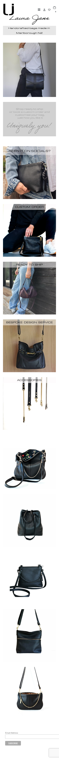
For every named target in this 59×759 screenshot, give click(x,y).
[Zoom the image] (29, 148)
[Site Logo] (8, 9)
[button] (40, 9)
